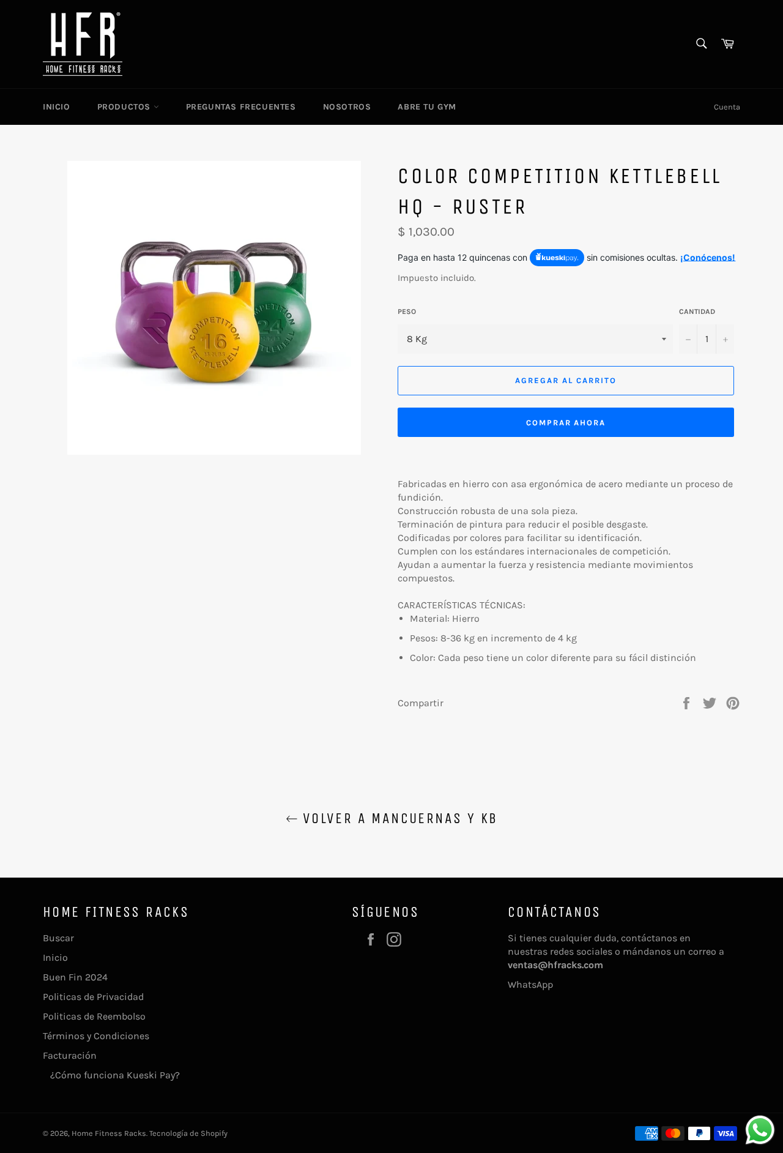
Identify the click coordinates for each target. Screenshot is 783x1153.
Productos (125, 107)
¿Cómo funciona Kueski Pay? (111, 1075)
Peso (407, 311)
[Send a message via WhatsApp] (760, 1130)
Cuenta (727, 106)
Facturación (70, 1055)
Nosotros (347, 107)
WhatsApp (530, 984)
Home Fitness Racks (109, 1133)
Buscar (58, 938)
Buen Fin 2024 (75, 977)
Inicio (56, 107)
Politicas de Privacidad (93, 996)
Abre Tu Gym (427, 107)
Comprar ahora (566, 422)
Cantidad (697, 311)
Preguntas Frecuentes (241, 107)
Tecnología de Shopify (188, 1133)
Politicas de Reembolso (94, 1016)
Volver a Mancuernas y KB (398, 818)
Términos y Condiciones (96, 1036)
